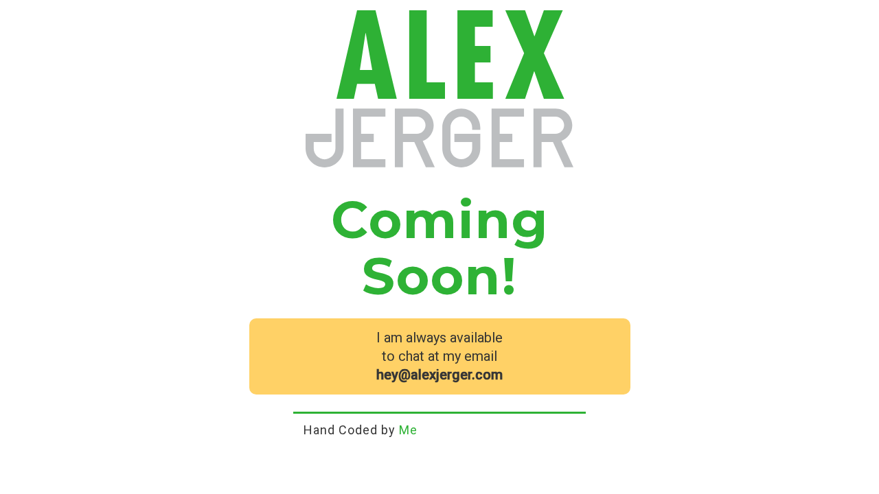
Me (408, 430)
